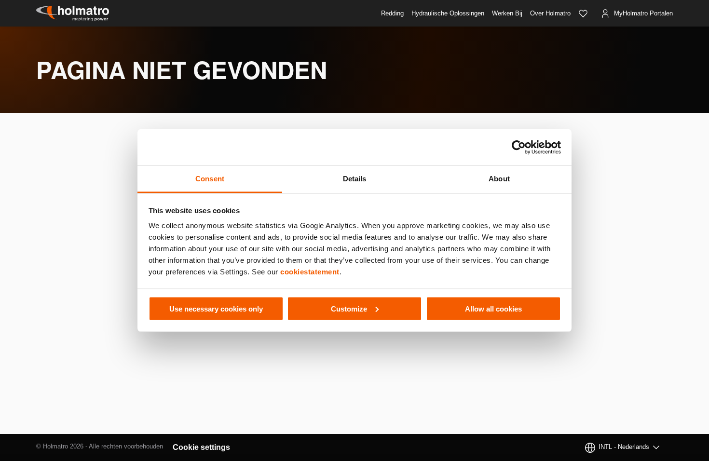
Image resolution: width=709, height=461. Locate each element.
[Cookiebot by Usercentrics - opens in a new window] (519, 147)
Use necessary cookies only (216, 308)
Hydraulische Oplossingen (447, 13)
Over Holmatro (550, 13)
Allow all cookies (493, 308)
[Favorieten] (583, 13)
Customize (349, 308)
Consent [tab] (209, 179)
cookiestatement (310, 272)
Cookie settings (201, 447)
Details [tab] (355, 179)
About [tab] (499, 179)
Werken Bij (507, 13)
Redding (392, 13)
